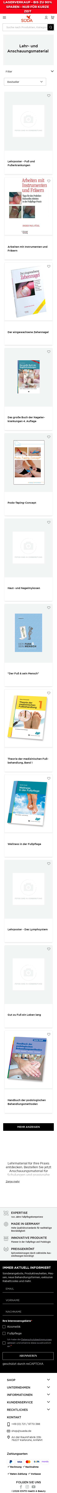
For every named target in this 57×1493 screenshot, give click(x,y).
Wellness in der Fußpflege (24, 844)
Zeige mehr (13, 1181)
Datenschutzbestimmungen (36, 1339)
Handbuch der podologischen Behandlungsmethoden (27, 1102)
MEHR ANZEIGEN (28, 1127)
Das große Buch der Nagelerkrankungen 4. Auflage (26, 419)
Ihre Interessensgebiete (17, 1320)
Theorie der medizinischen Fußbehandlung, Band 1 (28, 760)
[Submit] (51, 27)
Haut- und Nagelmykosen (24, 588)
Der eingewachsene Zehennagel (28, 332)
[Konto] (45, 17)
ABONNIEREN (28, 1356)
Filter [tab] (9, 71)
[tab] (28, 1380)
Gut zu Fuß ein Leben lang (24, 1014)
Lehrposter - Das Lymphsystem (28, 929)
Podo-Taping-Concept (22, 502)
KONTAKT (14, 1417)
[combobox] (28, 27)
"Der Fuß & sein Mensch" (23, 673)
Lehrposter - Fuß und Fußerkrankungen (21, 163)
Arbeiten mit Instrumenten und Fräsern (28, 248)
